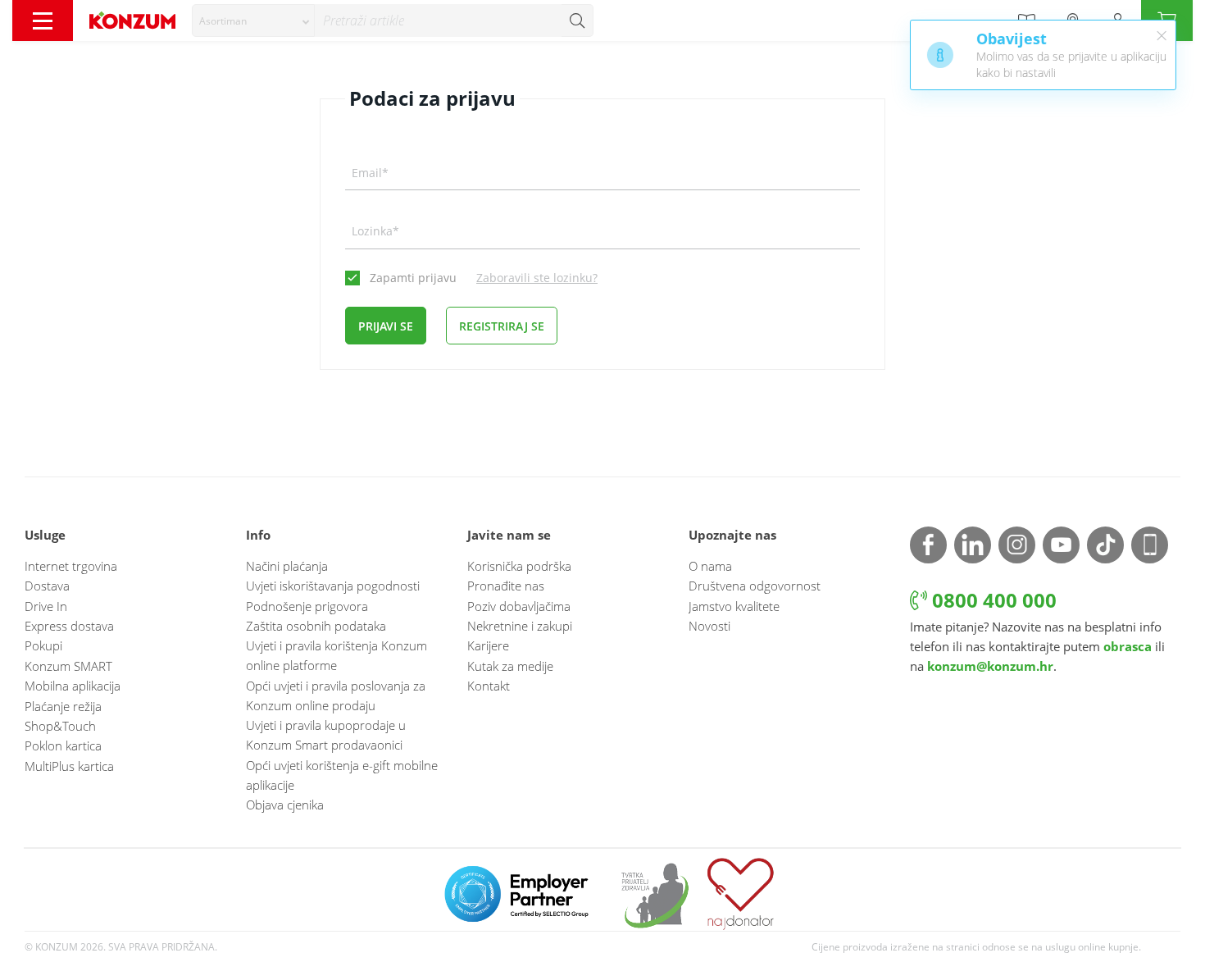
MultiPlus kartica (69, 766)
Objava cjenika (285, 804)
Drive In (46, 606)
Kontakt (488, 685)
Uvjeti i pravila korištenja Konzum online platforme (336, 655)
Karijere (488, 645)
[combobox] (253, 20)
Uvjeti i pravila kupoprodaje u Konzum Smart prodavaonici (326, 735)
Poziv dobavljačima (519, 606)
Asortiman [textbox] (223, 21)
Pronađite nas (505, 585)
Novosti (709, 626)
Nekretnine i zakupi (519, 626)
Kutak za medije (510, 666)
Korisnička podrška (519, 566)
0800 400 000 (992, 599)
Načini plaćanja (287, 566)
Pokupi (43, 645)
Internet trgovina (71, 566)
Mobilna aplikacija (72, 685)
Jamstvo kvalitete (734, 606)
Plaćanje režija (63, 706)
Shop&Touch (60, 726)
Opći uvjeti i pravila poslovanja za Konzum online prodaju (335, 695)
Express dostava (69, 626)
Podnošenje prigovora (307, 606)
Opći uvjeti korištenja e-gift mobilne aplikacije (342, 775)
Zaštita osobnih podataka (316, 626)
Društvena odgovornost (755, 585)
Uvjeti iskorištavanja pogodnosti (333, 585)
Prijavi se (385, 326)
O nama (710, 566)
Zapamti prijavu (413, 277)
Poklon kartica (63, 745)
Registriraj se (501, 326)
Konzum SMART (68, 666)
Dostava (47, 585)
